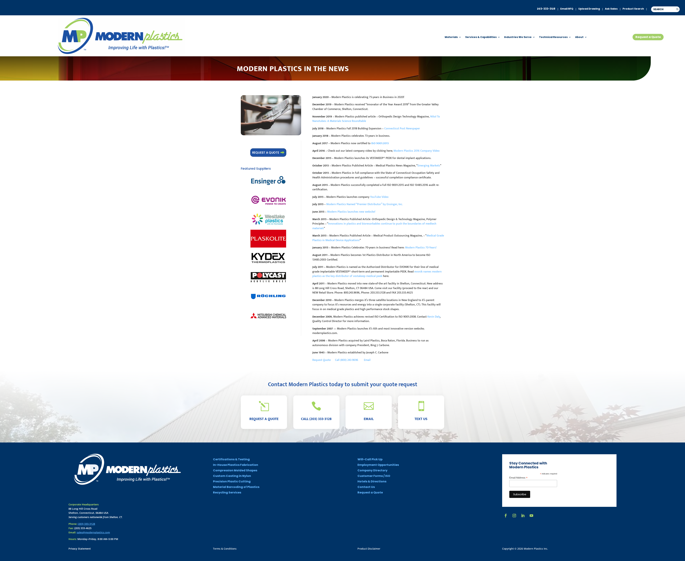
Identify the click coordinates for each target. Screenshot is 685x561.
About (579, 37)
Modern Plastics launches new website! (351, 211)
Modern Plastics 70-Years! (421, 247)
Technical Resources (553, 37)
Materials (451, 37)
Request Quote (323, 360)
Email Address (518, 477)
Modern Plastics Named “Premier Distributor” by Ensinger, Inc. (364, 204)
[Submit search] (677, 9)
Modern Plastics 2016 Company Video (417, 150)
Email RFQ (566, 9)
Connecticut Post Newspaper (402, 128)
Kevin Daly (433, 316)
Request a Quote (648, 37)
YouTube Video (379, 197)
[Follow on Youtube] (531, 515)
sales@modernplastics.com (93, 532)
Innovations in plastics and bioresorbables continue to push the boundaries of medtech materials (374, 226)
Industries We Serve (518, 37)
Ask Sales (611, 9)
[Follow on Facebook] (505, 515)
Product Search (633, 9)
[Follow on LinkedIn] (522, 515)
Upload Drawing (589, 9)
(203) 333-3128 (86, 524)
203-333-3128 (546, 9)
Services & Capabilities (481, 37)
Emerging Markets (429, 165)
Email (367, 360)
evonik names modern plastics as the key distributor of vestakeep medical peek (377, 274)
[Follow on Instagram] (514, 515)
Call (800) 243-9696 (349, 360)
